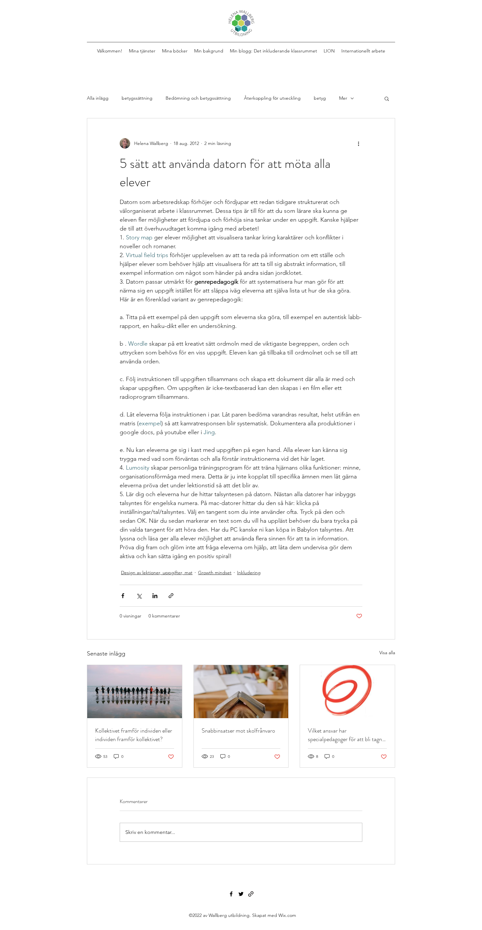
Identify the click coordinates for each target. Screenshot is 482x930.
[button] (387, 98)
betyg (320, 98)
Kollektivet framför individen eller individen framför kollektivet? (133, 734)
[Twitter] (241, 894)
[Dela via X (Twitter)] (139, 596)
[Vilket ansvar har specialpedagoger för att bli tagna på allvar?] (347, 691)
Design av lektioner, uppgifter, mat (156, 573)
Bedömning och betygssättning (198, 98)
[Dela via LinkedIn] (155, 596)
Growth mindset (214, 573)
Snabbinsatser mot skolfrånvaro (238, 730)
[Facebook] (231, 894)
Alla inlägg (98, 98)
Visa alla (387, 653)
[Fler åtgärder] (358, 143)
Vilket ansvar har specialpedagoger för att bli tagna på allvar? (346, 734)
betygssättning (137, 98)
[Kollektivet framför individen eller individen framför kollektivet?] (134, 691)
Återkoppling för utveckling (272, 98)
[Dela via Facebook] (123, 596)
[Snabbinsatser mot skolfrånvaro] (241, 691)
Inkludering (249, 573)
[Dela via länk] (171, 596)
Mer (343, 98)
